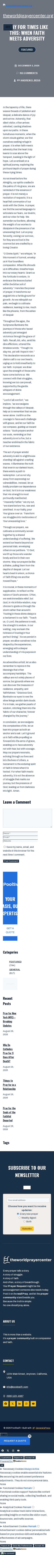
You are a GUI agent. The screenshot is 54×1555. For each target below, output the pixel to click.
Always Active (31, 1469)
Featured (27, 49)
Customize (6, 1457)
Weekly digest (28, 1218)
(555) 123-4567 (15, 1396)
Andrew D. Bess (30, 80)
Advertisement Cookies (15, 1526)
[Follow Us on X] (12, 1403)
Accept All (29, 1457)
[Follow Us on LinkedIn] (19, 1403)
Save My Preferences (22, 1546)
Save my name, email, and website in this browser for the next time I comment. (18, 851)
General (14, 969)
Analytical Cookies (12, 1507)
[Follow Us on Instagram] (26, 1403)
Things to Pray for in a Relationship (9, 1084)
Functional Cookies (13, 1488)
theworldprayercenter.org (28, 15)
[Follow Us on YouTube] (33, 1403)
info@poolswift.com (17, 1387)
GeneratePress (43, 1428)
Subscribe (27, 1229)
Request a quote (15, 1441)
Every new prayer (28, 1214)
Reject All (18, 1457)
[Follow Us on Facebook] (5, 1403)
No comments (29, 73)
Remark (27, 1488)
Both (29, 1221)
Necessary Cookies (13, 1469)
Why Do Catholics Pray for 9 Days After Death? (8, 1053)
